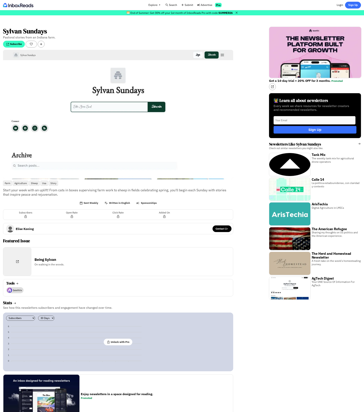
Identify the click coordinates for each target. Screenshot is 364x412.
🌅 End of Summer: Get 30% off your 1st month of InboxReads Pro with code (179, 13)
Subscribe (15, 44)
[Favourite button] (31, 44)
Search (173, 5)
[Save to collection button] (41, 44)
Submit (189, 5)
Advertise (206, 5)
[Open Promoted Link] (272, 86)
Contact (220, 228)
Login (340, 5)
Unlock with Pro (119, 342)
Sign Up (353, 5)
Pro (218, 5)
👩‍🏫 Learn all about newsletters (301, 100)
